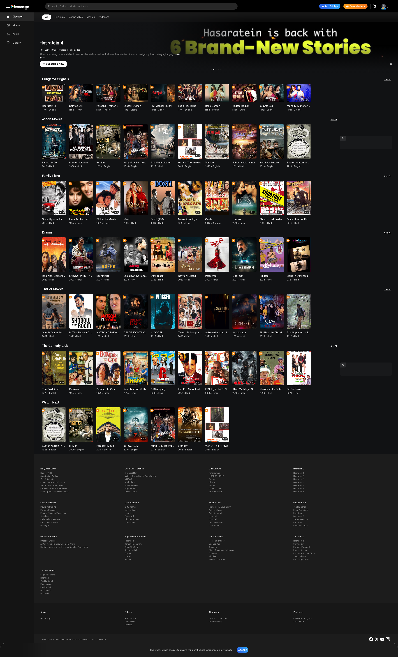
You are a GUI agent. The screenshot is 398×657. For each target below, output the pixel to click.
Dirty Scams (130, 507)
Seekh (212, 479)
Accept (242, 649)
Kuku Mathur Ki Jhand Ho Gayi (53, 488)
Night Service (131, 488)
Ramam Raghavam (133, 544)
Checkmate (45, 516)
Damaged (44, 526)
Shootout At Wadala (49, 476)
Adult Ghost (130, 482)
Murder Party (131, 492)
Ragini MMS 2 (46, 473)
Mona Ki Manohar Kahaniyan (53, 513)
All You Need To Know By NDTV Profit (57, 544)
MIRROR (128, 479)
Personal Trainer (48, 510)
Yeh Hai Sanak (131, 510)
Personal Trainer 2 (301, 547)
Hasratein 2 (298, 473)
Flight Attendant (132, 519)
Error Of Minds (215, 492)
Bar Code (297, 522)
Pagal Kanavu (215, 488)
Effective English (48, 541)
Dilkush (128, 556)
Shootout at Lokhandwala (51, 485)
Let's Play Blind (216, 522)
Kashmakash (46, 584)
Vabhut (128, 559)
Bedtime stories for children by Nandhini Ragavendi (64, 547)
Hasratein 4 (298, 541)
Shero (212, 482)
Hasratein (129, 513)
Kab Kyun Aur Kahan (49, 522)
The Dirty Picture (48, 479)
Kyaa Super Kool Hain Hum (52, 482)
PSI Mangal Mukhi (301, 559)
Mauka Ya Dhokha (48, 507)
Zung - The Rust (300, 556)
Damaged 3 (298, 516)
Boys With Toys (300, 526)
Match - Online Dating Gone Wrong (140, 476)
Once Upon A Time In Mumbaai (54, 492)
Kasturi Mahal (131, 550)
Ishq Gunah (45, 590)
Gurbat (128, 553)
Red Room (298, 513)
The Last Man (131, 473)
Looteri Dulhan (300, 550)
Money (212, 485)
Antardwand (214, 473)
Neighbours (130, 541)
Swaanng (213, 547)
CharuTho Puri (131, 547)
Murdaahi (44, 593)
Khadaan (213, 556)
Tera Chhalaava (300, 519)
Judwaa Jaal (214, 544)
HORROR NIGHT (132, 485)
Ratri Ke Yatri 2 (215, 513)
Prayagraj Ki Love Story (220, 507)
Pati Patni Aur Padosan (50, 519)
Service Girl (298, 544)
